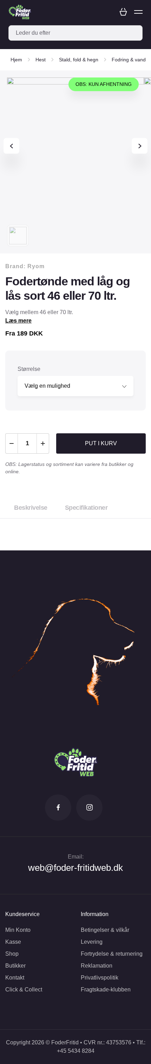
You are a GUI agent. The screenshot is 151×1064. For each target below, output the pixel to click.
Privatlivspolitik (99, 978)
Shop (12, 954)
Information (95, 914)
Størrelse (29, 369)
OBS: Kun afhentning (104, 84)
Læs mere (18, 321)
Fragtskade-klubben (106, 989)
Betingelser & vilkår (105, 930)
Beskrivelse (30, 507)
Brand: (25, 266)
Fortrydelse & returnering (112, 954)
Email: (76, 857)
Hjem (16, 59)
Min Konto (18, 930)
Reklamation (96, 966)
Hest (40, 59)
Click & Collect (23, 989)
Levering (92, 942)
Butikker (15, 966)
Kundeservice (22, 914)
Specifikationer (86, 507)
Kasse (13, 942)
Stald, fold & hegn (78, 59)
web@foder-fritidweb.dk (75, 867)
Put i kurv (101, 443)
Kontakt (14, 978)
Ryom (36, 266)
